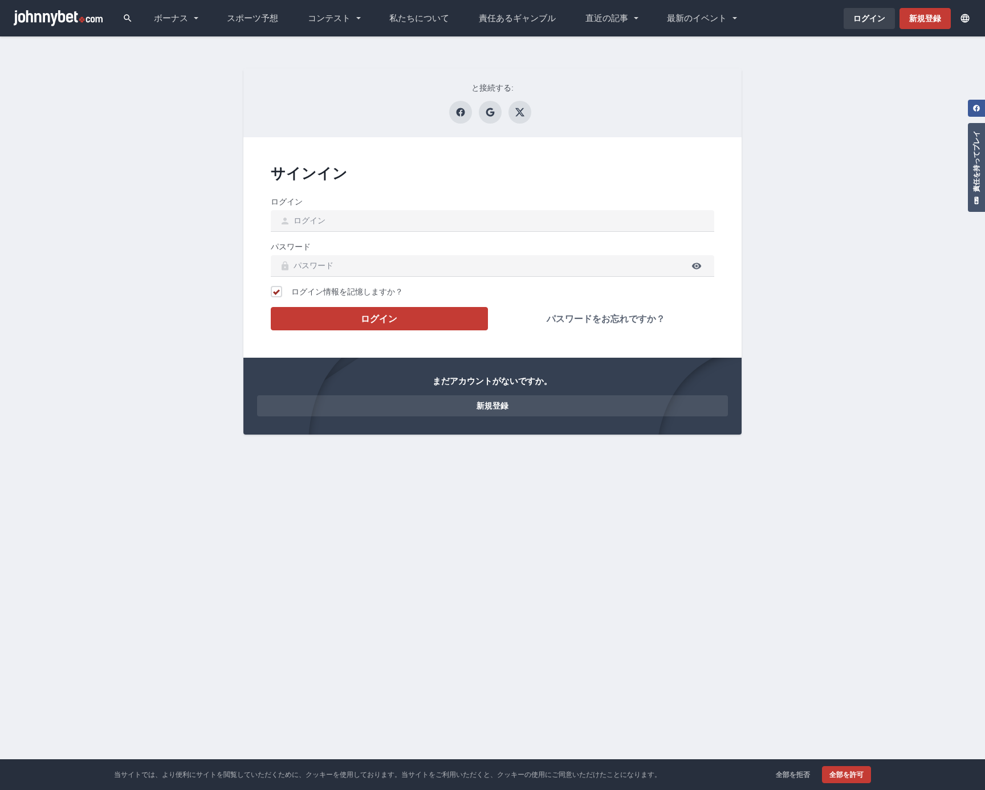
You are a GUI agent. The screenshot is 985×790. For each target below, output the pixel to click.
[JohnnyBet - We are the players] (58, 18)
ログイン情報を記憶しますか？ (347, 291)
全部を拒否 (793, 775)
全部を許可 (846, 775)
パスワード (291, 246)
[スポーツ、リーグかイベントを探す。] (127, 18)
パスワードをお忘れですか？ (606, 319)
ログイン (287, 201)
